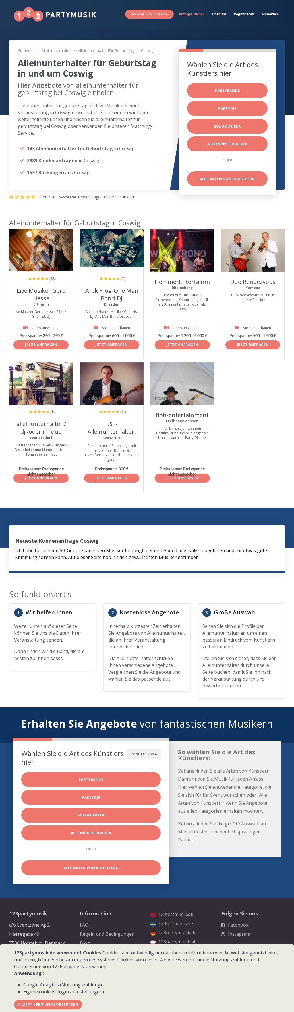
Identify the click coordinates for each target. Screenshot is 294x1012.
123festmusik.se (175, 923)
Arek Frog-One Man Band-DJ (111, 294)
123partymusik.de (176, 932)
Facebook (238, 925)
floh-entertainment (182, 415)
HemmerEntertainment (187, 282)
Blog (85, 943)
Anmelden (270, 14)
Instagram (238, 934)
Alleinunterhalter (56, 50)
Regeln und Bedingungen (107, 934)
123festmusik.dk (175, 914)
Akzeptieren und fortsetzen (48, 1004)
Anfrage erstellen (149, 14)
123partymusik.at (176, 942)
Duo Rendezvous (253, 282)
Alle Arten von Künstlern (227, 179)
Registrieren (244, 14)
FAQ (84, 925)
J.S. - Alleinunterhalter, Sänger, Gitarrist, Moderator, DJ (112, 435)
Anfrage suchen (192, 14)
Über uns (219, 14)
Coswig (147, 50)
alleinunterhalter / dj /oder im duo (41, 427)
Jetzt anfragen (41, 344)
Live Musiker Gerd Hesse (41, 294)
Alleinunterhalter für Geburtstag (106, 50)
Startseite (26, 50)
